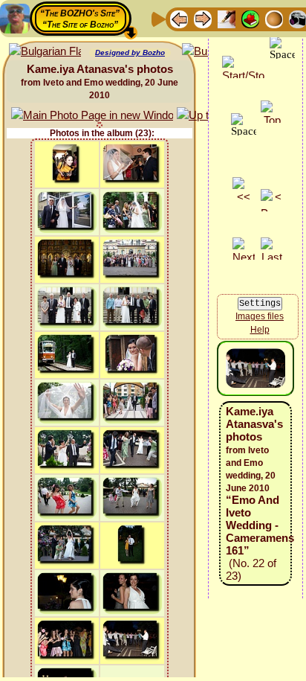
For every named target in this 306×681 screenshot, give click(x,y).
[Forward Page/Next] (203, 18)
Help (260, 329)
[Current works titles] (274, 18)
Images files (259, 316)
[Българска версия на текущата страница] (44, 52)
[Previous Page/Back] (179, 18)
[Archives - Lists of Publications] (226, 18)
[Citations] (250, 18)
